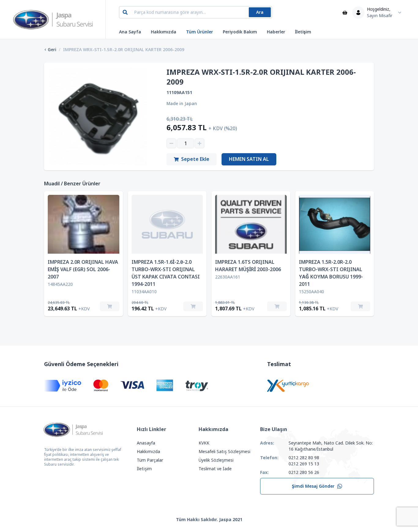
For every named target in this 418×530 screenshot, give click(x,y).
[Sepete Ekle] (109, 306)
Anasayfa (146, 443)
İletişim (303, 32)
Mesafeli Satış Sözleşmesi (224, 452)
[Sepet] (345, 12)
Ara (259, 12)
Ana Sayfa (130, 32)
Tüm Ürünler (199, 32)
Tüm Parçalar (150, 460)
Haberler (276, 32)
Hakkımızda (163, 32)
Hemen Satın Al (249, 159)
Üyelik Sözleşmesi (216, 460)
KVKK (204, 443)
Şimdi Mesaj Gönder (313, 486)
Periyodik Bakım (240, 32)
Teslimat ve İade (215, 469)
